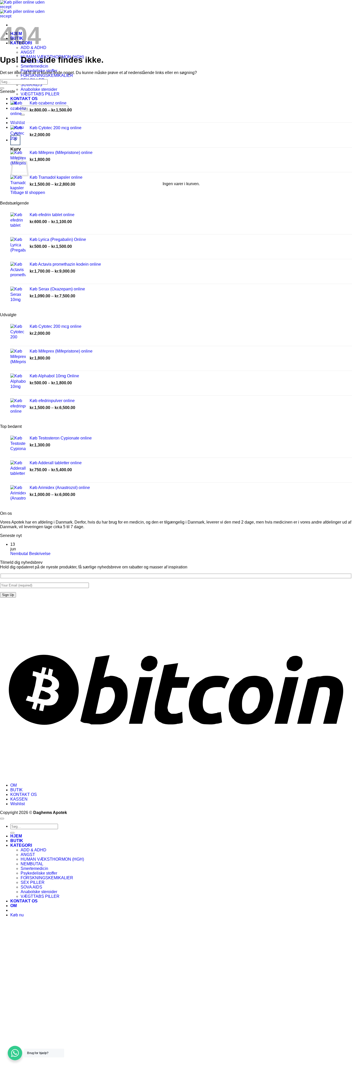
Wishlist (17, 804)
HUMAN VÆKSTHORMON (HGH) (52, 859)
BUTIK (16, 790)
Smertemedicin (34, 66)
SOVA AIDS (31, 85)
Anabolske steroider (39, 89)
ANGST (28, 52)
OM (13, 785)
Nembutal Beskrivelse (30, 553)
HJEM (16, 836)
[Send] (2, 88)
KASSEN (19, 799)
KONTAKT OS (23, 794)
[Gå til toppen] (2, 818)
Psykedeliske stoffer (39, 873)
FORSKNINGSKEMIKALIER (47, 75)
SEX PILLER (33, 882)
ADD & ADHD (33, 850)
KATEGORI (21, 845)
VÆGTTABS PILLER (40, 94)
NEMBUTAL (32, 864)
